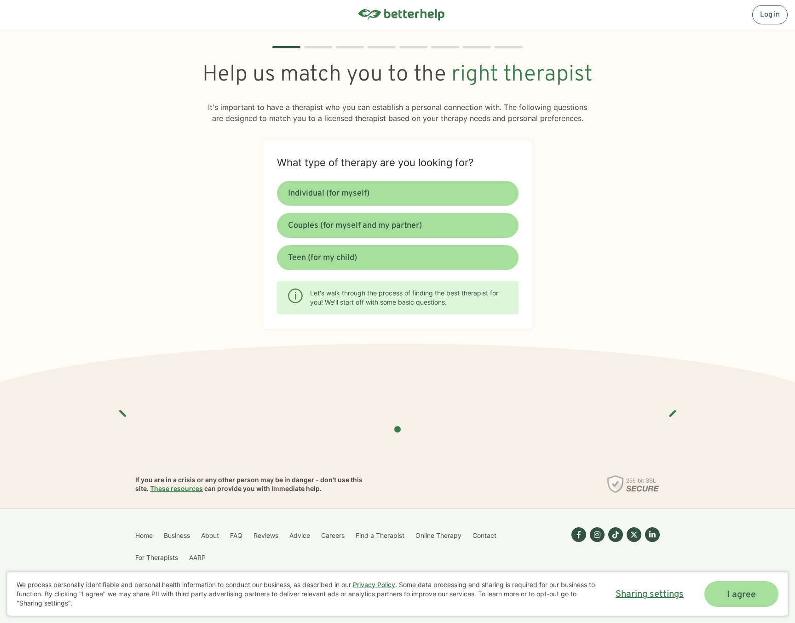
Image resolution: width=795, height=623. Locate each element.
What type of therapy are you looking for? (375, 162)
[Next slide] (672, 410)
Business (177, 535)
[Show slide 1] (397, 429)
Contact (484, 535)
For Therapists (156, 557)
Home (144, 535)
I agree (741, 595)
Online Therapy (438, 535)
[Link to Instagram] (597, 534)
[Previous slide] (122, 410)
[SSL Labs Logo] (633, 484)
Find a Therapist (380, 535)
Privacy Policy (374, 584)
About (210, 535)
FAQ (236, 535)
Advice (299, 535)
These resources (176, 488)
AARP (197, 557)
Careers (333, 535)
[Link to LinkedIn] (652, 534)
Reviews (265, 535)
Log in (770, 14)
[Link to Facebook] (578, 534)
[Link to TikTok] (615, 534)
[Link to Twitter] (634, 534)
